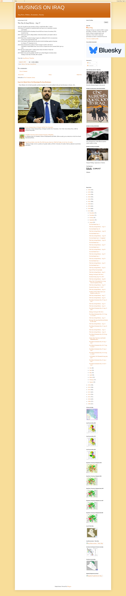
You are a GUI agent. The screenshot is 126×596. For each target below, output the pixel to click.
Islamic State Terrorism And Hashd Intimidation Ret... (97, 338)
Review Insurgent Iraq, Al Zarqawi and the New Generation (39, 127)
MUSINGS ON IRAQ (41, 7)
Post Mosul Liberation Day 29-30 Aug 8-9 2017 (98, 334)
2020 (89, 204)
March (91, 377)
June (90, 370)
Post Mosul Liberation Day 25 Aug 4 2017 (97, 349)
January (91, 382)
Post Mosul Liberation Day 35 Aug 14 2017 (98, 300)
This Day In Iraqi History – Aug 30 (97, 231)
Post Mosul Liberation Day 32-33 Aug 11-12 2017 (98, 314)
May (90, 372)
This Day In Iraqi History (30, 64)
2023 (89, 196)
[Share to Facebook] (36, 62)
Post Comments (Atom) (29, 77)
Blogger (69, 586)
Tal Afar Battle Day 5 (94, 251)
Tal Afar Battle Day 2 (94, 265)
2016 (89, 385)
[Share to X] (35, 62)
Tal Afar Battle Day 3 (94, 260)
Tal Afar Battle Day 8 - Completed (97, 238)
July (90, 368)
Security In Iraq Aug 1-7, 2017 (96, 287)
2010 (89, 399)
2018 (89, 208)
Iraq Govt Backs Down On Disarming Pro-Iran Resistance (34, 82)
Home (50, 74)
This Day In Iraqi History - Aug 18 (97, 289)
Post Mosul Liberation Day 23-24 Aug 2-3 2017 (98, 353)
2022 (89, 199)
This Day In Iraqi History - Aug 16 (97, 297)
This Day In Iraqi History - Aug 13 (97, 318)
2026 (89, 189)
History (23, 64)
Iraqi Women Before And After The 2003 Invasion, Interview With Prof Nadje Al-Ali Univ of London (49, 142)
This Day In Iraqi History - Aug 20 (97, 279)
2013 (89, 392)
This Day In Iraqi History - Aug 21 (97, 272)
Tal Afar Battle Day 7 (94, 242)
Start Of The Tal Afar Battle (95, 270)
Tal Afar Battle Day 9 (94, 233)
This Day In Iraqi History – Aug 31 (97, 226)
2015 (89, 387)
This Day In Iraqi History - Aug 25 (97, 254)
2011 (89, 396)
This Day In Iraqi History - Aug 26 (97, 249)
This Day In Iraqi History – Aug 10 (97, 332)
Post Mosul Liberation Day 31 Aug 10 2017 (98, 326)
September (92, 220)
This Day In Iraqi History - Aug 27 (97, 245)
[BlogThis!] (33, 62)
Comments (90, 65)
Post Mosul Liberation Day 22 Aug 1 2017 (97, 360)
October (91, 217)
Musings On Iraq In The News (96, 274)
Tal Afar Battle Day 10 (94, 229)
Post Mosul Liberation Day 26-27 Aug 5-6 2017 (98, 345)
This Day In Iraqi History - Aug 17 (97, 295)
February (91, 379)
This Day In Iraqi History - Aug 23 (97, 263)
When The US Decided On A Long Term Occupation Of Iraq (97, 281)
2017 (89, 211)
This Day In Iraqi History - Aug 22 (97, 267)
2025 (89, 192)
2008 (89, 403)
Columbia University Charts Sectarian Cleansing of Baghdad (39, 134)
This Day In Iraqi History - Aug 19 (97, 285)
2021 (89, 201)
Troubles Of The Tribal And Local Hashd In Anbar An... (97, 292)
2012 (89, 394)
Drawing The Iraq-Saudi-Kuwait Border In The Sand (98, 320)
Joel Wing (90, 28)
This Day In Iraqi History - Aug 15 (97, 303)
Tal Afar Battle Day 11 (94, 224)
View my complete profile (92, 38)
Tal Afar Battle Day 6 (94, 247)
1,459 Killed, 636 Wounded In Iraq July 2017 (98, 357)
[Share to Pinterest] (37, 62)
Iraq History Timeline (28, 58)
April (90, 375)
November (91, 215)
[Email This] (32, 62)
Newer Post (21, 74)
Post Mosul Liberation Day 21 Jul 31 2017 (97, 364)
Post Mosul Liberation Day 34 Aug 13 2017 (98, 308)
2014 (89, 389)
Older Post (79, 74)
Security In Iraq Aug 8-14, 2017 (96, 276)
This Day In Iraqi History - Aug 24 (97, 258)
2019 (89, 206)
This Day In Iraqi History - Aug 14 (97, 306)
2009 (89, 401)
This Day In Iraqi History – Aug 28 (97, 240)
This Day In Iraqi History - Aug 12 (97, 323)
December (91, 213)
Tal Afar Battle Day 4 (94, 256)
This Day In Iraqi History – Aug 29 (97, 235)
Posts (89, 62)
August (91, 222)
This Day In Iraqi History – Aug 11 (97, 329)
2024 (89, 194)
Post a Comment (23, 71)
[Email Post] (29, 62)
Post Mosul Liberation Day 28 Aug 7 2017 (97, 342)
